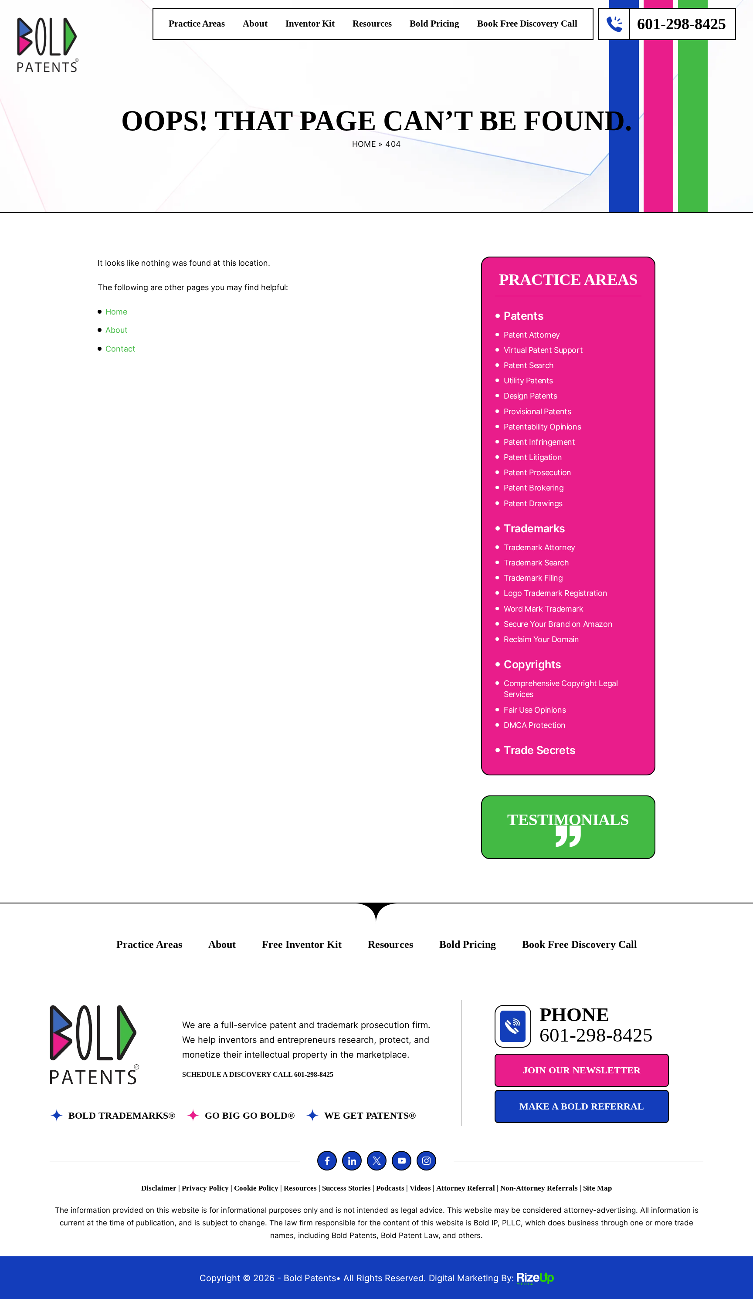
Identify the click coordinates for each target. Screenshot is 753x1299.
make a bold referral (581, 1106)
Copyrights (532, 664)
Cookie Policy (256, 1188)
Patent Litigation (533, 457)
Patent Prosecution (537, 472)
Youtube (401, 1160)
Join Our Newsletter (582, 1070)
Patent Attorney (532, 334)
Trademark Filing (533, 577)
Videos (420, 1188)
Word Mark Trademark (543, 608)
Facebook (327, 1160)
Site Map (597, 1188)
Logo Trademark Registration (555, 593)
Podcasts (390, 1188)
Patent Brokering (534, 487)
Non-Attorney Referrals (539, 1188)
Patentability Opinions (542, 426)
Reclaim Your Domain (541, 639)
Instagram (426, 1160)
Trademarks (534, 528)
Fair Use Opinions (535, 709)
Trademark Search (536, 562)
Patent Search (529, 365)
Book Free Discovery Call (527, 24)
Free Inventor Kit (302, 944)
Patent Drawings (533, 503)
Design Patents (530, 395)
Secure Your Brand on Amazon (558, 624)
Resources (372, 24)
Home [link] (116, 311)
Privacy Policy (205, 1188)
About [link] (116, 330)
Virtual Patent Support (543, 350)
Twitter (377, 1160)
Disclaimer (158, 1188)
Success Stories (346, 1188)
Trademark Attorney (539, 547)
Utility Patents (528, 380)
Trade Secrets (540, 750)
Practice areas (197, 24)
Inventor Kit (310, 24)
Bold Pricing (434, 24)
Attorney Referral (465, 1188)
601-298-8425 (681, 24)
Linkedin (352, 1160)
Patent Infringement (539, 442)
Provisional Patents (537, 411)
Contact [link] (120, 348)
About (255, 24)
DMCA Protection (535, 725)
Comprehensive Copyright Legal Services (560, 689)
